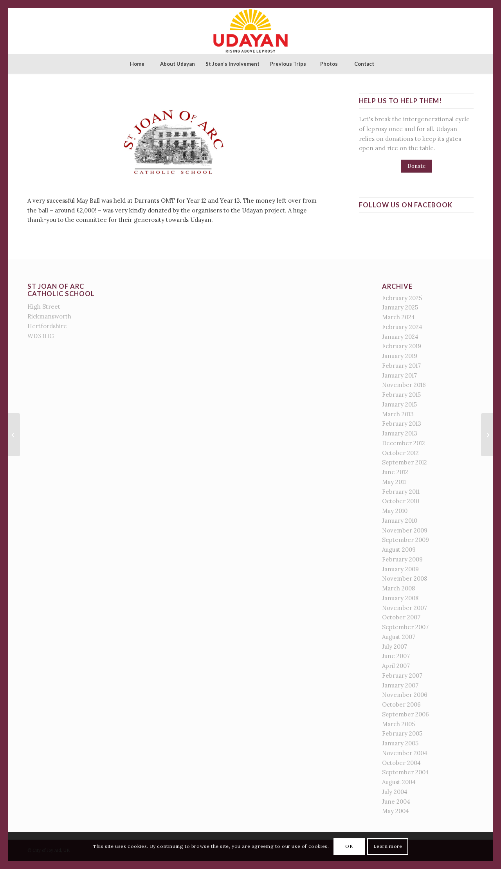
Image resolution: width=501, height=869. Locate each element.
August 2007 (398, 637)
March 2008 (398, 588)
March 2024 (398, 317)
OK (349, 846)
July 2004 (394, 791)
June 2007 (396, 656)
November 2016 (404, 385)
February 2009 (402, 559)
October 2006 (401, 704)
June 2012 (395, 472)
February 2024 (402, 327)
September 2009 (405, 539)
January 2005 (400, 743)
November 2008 (404, 578)
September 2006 (405, 714)
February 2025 (402, 298)
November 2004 (404, 753)
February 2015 (401, 394)
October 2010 (400, 501)
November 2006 (404, 694)
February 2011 (401, 491)
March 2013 (398, 414)
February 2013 (401, 423)
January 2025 (400, 307)
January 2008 (400, 598)
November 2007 (404, 608)
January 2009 (400, 569)
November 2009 (404, 530)
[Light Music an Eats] (14, 434)
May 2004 (395, 811)
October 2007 (401, 617)
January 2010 (399, 520)
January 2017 (399, 375)
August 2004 (399, 782)
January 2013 (399, 433)
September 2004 (405, 772)
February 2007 (402, 675)
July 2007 (394, 646)
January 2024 (400, 336)
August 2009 (399, 549)
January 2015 (399, 404)
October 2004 (401, 762)
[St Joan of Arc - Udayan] (250, 31)
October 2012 (400, 453)
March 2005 (398, 724)
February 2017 (401, 365)
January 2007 (400, 685)
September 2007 (405, 627)
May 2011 (394, 482)
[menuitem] (137, 64)
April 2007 (396, 665)
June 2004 (396, 801)
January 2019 (399, 356)
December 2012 (403, 443)
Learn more (387, 846)
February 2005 (402, 733)
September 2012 (404, 462)
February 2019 (401, 346)
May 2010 (394, 511)
